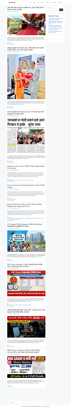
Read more (30, 40)
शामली (12, 106)
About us (42, 2)
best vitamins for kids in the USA (14, 219)
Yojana (34, 2)
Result (9, 259)
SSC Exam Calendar (11, 304)
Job (38, 2)
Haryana (9, 42)
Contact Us (47, 2)
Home (30, 2)
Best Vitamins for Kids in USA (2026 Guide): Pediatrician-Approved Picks (24, 205)
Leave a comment (11, 43)
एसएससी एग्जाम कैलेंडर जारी (27, 304)
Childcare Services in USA (12, 180)
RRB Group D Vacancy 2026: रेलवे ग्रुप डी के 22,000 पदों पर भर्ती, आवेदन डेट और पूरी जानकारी (23, 351)
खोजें (49, 7)
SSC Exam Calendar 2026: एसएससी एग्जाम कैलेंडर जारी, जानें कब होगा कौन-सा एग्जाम (25, 265)
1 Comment (10, 386)
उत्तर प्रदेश (9, 106)
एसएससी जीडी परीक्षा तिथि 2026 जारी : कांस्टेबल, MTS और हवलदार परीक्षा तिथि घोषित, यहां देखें (26, 311)
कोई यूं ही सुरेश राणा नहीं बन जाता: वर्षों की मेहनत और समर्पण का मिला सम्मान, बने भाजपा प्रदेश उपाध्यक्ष (25, 49)
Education (10, 179)
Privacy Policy (53, 2)
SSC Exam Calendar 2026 (19, 304)
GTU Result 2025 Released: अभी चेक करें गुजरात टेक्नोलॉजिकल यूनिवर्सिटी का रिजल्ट (24, 225)
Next (12, 402)
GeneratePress (47, 406)
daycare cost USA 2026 (29, 180)
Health (9, 217)
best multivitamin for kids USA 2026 (25, 218)
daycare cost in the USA (21, 180)
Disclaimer (60, 2)
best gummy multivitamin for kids (13, 218)
